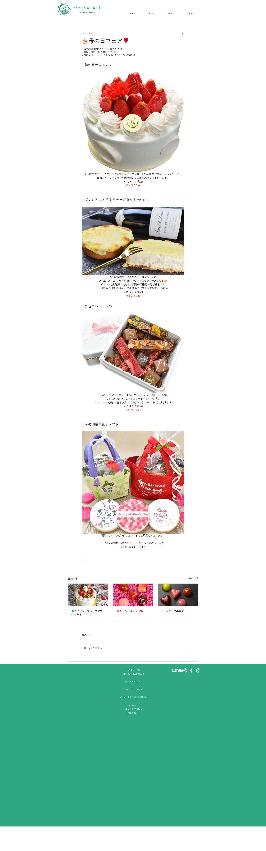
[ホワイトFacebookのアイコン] (191, 670)
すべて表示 (193, 578)
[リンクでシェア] (83, 560)
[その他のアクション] (182, 33)
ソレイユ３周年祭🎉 (172, 611)
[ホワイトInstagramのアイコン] (198, 670)
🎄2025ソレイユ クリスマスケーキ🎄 (87, 613)
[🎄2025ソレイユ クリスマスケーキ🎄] (88, 595)
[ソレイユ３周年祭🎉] (178, 595)
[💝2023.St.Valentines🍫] (133, 595)
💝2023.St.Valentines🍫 (129, 611)
